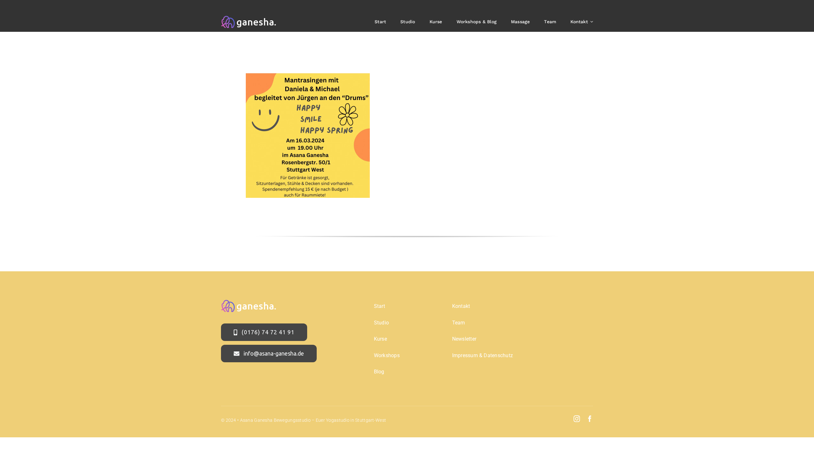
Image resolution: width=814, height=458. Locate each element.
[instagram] (577, 419)
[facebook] (590, 419)
